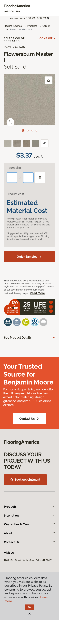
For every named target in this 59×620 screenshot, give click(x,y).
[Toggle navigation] (52, 11)
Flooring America (13, 26)
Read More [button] (37, 293)
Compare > (47, 38)
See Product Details (17, 337)
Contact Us (27, 418)
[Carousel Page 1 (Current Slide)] (23, 130)
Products (32, 26)
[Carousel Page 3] (32, 130)
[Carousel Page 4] (36, 130)
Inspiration (11, 515)
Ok (29, 607)
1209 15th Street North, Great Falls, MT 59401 (28, 560)
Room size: (14, 167)
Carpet (46, 26)
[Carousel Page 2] (28, 130)
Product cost (15, 194)
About (8, 533)
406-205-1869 (12, 11)
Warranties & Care (16, 524)
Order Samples (27, 256)
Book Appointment (27, 479)
